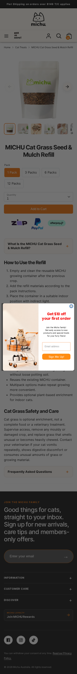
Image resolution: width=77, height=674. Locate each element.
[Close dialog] (71, 306)
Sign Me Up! (56, 356)
